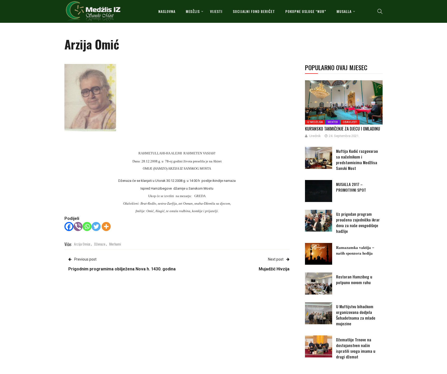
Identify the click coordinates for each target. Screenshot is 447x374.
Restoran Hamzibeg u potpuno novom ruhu (354, 279)
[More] (106, 226)
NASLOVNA (166, 11)
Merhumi (115, 244)
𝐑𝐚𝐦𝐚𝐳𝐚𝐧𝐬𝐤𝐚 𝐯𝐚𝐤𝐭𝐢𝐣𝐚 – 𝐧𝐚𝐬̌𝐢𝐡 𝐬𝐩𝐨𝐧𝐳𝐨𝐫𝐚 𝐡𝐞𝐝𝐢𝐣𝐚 (355, 250)
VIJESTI (216, 11)
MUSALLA (344, 11)
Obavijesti (350, 122)
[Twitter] (96, 226)
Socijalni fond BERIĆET (254, 11)
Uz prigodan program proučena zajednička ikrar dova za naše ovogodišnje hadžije (358, 222)
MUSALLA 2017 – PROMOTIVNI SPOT (351, 187)
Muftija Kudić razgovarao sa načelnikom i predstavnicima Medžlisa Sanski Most (357, 159)
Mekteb (333, 122)
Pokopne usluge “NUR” (305, 11)
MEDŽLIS (193, 11)
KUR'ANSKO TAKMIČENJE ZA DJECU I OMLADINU (342, 129)
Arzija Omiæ (82, 244)
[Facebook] (68, 226)
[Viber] (78, 226)
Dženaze (99, 244)
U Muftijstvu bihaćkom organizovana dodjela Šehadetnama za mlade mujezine (355, 315)
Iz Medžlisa (315, 122)
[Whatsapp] (87, 226)
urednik (315, 136)
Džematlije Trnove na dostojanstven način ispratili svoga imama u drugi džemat (355, 348)
